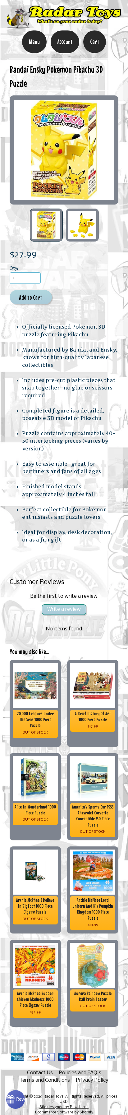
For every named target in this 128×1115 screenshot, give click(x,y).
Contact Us (40, 1073)
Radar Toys (53, 1097)
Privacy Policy (92, 1080)
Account (64, 41)
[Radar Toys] (64, 26)
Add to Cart (30, 297)
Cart (94, 41)
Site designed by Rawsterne (64, 1107)
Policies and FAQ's (80, 1073)
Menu (34, 41)
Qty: (14, 268)
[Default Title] (64, 150)
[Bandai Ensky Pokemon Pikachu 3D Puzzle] (46, 225)
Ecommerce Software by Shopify (64, 1112)
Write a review (64, 609)
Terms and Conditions (45, 1080)
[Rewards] (15, 1099)
